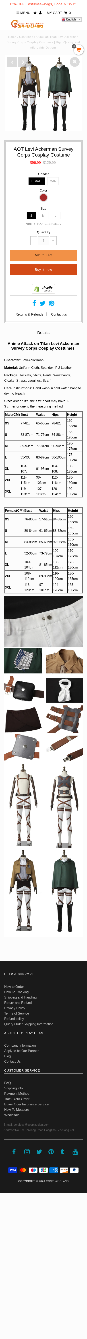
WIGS (6, 1267)
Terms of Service (16, 1013)
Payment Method (16, 1093)
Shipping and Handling (20, 997)
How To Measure (16, 1109)
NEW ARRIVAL (13, 1218)
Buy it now (43, 269)
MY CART (59, 13)
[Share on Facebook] (34, 304)
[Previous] (12, 62)
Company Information (20, 1045)
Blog (7, 1056)
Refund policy (14, 1019)
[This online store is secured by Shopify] (43, 292)
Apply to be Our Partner (21, 1051)
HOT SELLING (13, 1228)
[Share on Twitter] (42, 304)
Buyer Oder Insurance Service (26, 1104)
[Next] (23, 62)
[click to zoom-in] (75, 62)
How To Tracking (16, 992)
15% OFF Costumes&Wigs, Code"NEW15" (43, 4)
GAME (7, 1248)
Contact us (59, 314)
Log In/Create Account (22, 1306)
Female (37, 181)
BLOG (7, 1287)
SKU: (29, 224)
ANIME (7, 1238)
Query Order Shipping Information (28, 1024)
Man (53, 181)
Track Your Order (16, 1099)
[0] (79, 50)
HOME (7, 1209)
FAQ (7, 1083)
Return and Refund (18, 1003)
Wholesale (11, 1115)
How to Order (14, 986)
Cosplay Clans (57, 1181)
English (70, 19)
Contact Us (12, 1061)
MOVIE (7, 1258)
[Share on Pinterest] (51, 304)
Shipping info (13, 1088)
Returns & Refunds (29, 314)
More (6, 1297)
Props (6, 1277)
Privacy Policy (14, 1008)
